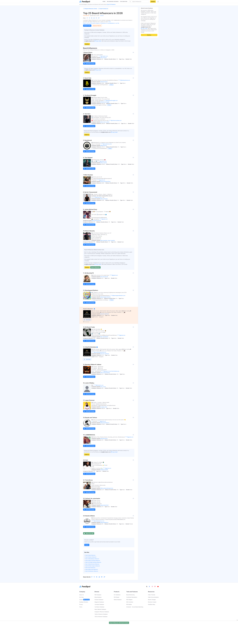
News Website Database (100, 609)
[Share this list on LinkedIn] (91, 18)
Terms (80, 607)
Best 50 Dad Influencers (90, 567)
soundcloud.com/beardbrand (100, 148)
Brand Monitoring (130, 594)
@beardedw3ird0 (104, 505)
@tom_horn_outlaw (104, 122)
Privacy (81, 604)
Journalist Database (99, 604)
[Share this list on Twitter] (89, 18)
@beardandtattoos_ (105, 422)
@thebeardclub (103, 81)
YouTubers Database (99, 607)
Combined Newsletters (131, 597)
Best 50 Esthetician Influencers (91, 571)
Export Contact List (104, 8)
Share (84, 18)
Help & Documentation (153, 597)
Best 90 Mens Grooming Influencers (92, 560)
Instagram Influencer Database (102, 611)
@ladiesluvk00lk (104, 469)
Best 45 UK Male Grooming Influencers (93, 562)
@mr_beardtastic (104, 336)
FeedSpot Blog (151, 604)
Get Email (88, 319)
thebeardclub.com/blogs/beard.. (100, 84)
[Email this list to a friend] (96, 18)
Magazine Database (99, 602)
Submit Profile (87, 25)
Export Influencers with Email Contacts (119, 622)
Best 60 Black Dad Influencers (91, 569)
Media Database (117, 599)
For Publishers (117, 594)
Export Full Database (111, 4)
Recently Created (152, 602)
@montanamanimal (96, 220)
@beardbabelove (104, 522)
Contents (102, 15)
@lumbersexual (103, 438)
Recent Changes (152, 599)
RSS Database (98, 594)
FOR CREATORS (123, 1)
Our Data (81, 597)
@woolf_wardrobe (104, 313)
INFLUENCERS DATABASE (113, 1)
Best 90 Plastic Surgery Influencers (92, 565)
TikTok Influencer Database (101, 616)
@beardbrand (103, 145)
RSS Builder (129, 604)
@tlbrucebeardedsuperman (106, 488)
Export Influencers (95, 267)
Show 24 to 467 (89, 533)
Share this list (86, 577)
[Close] (237, 620)
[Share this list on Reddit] (94, 18)
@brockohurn (103, 57)
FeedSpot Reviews (83, 602)
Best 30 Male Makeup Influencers (92, 558)
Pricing (153, 1)
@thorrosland (103, 162)
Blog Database (98, 597)
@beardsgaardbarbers (105, 297)
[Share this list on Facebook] (87, 18)
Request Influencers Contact (91, 8)
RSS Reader (116, 597)
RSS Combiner (129, 602)
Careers (84, 599)
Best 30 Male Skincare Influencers (92, 564)
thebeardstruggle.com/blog (99, 105)
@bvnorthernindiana (105, 372)
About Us (81, 594)
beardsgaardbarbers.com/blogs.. (100, 300)
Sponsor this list (97, 25)
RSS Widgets (129, 599)
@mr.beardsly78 (104, 276)
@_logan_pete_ (103, 407)
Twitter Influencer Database (101, 614)
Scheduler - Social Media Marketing (134, 607)
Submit (87, 545)
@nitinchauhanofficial (105, 181)
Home (104, 1)
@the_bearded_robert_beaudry (107, 240)
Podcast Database (99, 599)
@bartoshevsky (104, 198)
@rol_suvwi (103, 386)
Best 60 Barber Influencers (90, 557)
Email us (87, 44)
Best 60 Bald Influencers (90, 555)
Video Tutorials (151, 594)
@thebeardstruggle (104, 102)
